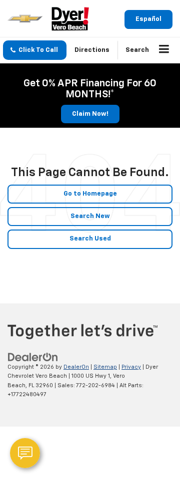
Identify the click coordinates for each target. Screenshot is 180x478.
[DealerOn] (33, 357)
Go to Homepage (90, 194)
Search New (90, 216)
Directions (92, 50)
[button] (34, 50)
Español (149, 19)
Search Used (90, 239)
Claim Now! (90, 114)
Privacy (131, 367)
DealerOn (76, 367)
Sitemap (105, 367)
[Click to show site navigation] (164, 50)
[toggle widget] (25, 453)
